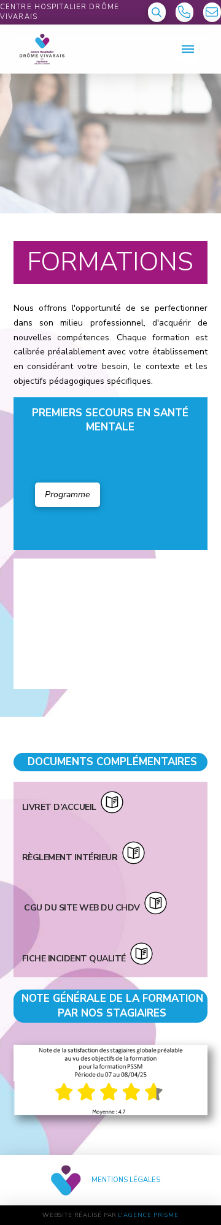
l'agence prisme (148, 1215)
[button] (157, 12)
